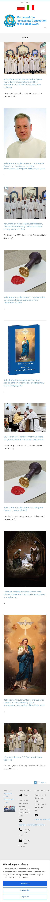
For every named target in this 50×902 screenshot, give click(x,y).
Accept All (25, 884)
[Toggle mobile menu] (45, 28)
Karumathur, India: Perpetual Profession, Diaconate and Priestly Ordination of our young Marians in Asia (23, 226)
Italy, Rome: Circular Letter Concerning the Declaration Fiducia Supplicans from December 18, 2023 (24, 300)
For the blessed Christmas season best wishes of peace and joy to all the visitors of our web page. (24, 594)
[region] (25, 881)
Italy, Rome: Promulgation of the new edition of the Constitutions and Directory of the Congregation (24, 383)
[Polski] (20, 7)
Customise (25, 890)
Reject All (25, 897)
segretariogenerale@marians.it (32, 825)
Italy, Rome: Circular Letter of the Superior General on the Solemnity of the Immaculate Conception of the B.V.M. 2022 (24, 702)
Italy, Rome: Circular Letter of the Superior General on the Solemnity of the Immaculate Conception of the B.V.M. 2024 (24, 166)
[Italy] (29, 7)
